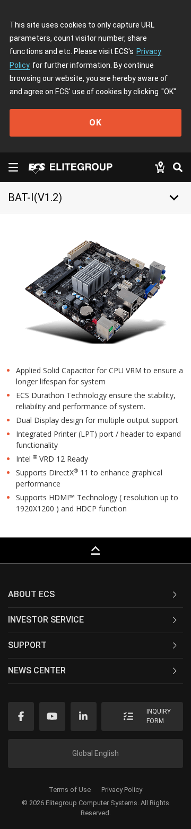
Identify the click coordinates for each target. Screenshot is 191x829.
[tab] (95, 595)
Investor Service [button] (46, 620)
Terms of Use (70, 790)
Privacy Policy (121, 790)
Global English (95, 753)
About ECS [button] (31, 594)
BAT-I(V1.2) (35, 197)
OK (95, 123)
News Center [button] (37, 670)
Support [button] (27, 645)
